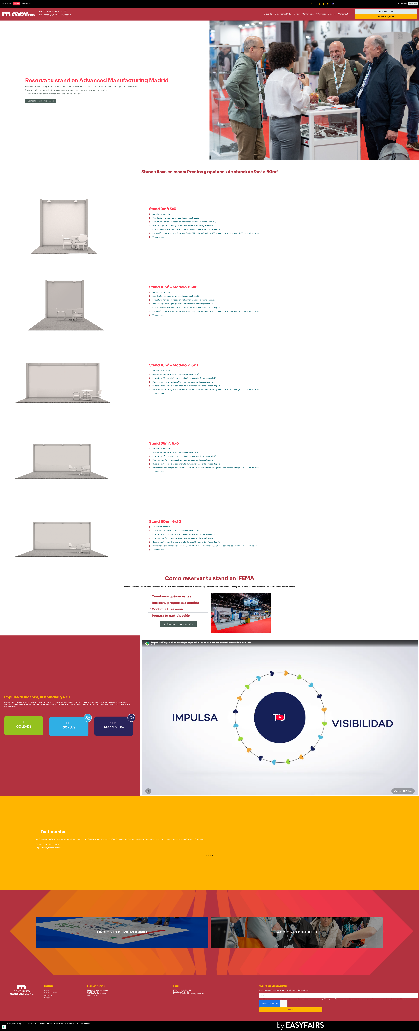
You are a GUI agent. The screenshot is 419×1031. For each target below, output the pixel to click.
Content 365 (343, 14)
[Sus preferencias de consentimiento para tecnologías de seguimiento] (4, 1027)
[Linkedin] (323, 4)
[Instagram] (319, 4)
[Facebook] (315, 4)
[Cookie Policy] (29, 1023)
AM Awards (321, 14)
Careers (47, 998)
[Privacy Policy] (71, 1023)
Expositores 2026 (283, 14)
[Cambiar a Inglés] (333, 3)
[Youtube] (327, 4)
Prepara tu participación (171, 616)
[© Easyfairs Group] (14, 1024)
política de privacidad (329, 999)
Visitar (297, 14)
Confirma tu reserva (167, 609)
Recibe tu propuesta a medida (175, 603)
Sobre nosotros (50, 993)
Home (46, 990)
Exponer (331, 14)
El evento (268, 14)
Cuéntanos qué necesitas (171, 596)
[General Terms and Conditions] (50, 1023)
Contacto (48, 995)
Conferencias (308, 14)
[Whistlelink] (85, 1023)
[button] (6, 3)
